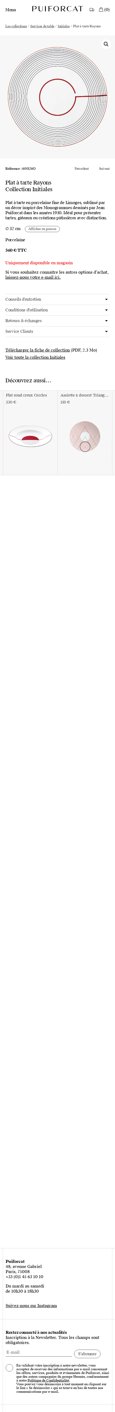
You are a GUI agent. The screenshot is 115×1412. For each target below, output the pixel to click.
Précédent (82, 169)
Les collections (16, 26)
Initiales (64, 26)
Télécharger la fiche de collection (37, 350)
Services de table (42, 26)
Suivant (104, 169)
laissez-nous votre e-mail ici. (33, 277)
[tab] (57, 299)
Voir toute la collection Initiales (35, 357)
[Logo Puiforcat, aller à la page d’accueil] (57, 8)
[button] (106, 44)
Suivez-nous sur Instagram (31, 1305)
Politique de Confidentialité (48, 1380)
